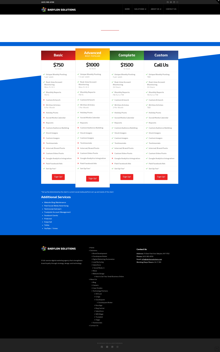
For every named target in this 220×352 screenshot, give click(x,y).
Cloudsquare (100, 300)
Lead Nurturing (98, 262)
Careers (96, 285)
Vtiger (98, 320)
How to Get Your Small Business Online (110, 276)
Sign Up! (58, 176)
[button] (218, 2)
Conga (98, 297)
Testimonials (97, 323)
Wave (95, 271)
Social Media (98, 268)
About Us (93, 279)
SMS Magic (99, 314)
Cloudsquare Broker (100, 256)
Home (92, 248)
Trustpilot (99, 317)
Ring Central (100, 308)
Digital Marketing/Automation (104, 259)
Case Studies (97, 288)
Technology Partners (100, 291)
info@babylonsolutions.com (152, 259)
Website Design (98, 274)
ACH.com (99, 294)
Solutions (93, 250)
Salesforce (97, 265)
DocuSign (99, 305)
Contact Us (94, 325)
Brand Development (100, 253)
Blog (94, 282)
